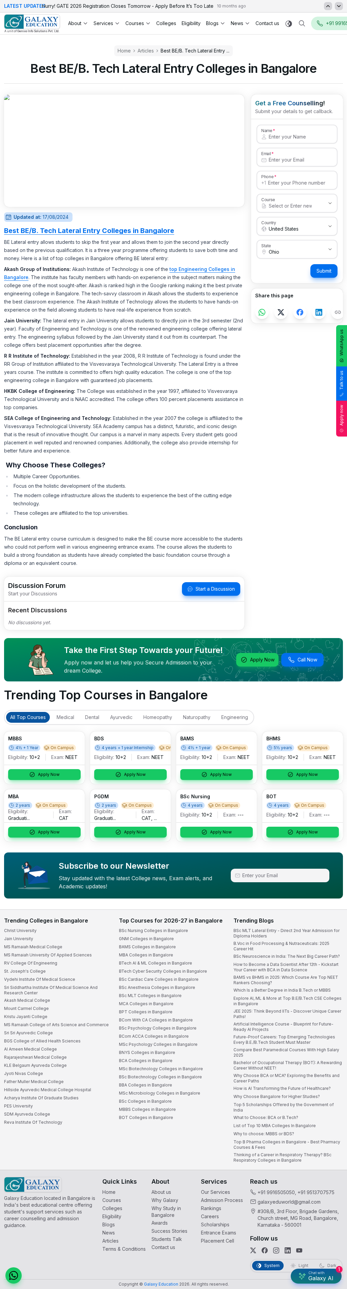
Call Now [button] (307, 659)
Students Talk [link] (166, 1239)
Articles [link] (110, 1241)
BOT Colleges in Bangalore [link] (146, 1117)
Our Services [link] (215, 1192)
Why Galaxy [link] (164, 1200)
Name (266, 130)
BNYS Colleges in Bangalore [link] (147, 1052)
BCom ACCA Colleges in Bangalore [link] (154, 1036)
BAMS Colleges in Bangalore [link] (147, 946)
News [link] (108, 1232)
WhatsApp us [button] (341, 342)
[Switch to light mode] (289, 23)
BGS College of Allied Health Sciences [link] (42, 1040)
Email (266, 153)
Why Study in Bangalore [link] (166, 1211)
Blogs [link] (108, 1224)
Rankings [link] (211, 1208)
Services (103, 23)
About (74, 23)
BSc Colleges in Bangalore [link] (145, 1101)
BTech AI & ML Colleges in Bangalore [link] (155, 963)
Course (268, 199)
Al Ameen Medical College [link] (30, 1049)
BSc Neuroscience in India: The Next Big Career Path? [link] (286, 956)
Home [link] (109, 1192)
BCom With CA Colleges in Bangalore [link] (156, 1019)
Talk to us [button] (341, 380)
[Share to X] (281, 312)
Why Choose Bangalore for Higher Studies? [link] (276, 1096)
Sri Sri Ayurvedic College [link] (28, 1032)
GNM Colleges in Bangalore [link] (146, 938)
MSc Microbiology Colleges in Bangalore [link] (159, 1093)
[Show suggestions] (330, 203)
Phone (267, 176)
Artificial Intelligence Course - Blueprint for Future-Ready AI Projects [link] (283, 1026)
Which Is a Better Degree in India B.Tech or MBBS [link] (282, 990)
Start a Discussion (215, 589)
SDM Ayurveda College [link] (27, 1114)
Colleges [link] (166, 23)
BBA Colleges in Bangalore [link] (145, 1084)
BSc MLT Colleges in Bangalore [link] (150, 995)
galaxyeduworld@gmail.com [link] (289, 1202)
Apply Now (262, 659)
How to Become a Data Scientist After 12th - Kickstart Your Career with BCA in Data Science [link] (286, 967)
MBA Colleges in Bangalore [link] (146, 954)
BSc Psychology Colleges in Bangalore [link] (158, 1028)
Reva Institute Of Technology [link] (33, 1122)
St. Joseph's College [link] (25, 971)
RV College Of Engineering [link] (30, 963)
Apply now (341, 415)
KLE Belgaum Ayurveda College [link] (35, 1065)
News (237, 23)
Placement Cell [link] (217, 1241)
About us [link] (161, 1192)
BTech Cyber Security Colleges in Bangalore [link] (163, 971)
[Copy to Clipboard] (338, 312)
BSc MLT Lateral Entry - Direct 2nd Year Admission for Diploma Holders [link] (286, 933)
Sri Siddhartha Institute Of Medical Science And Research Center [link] (51, 990)
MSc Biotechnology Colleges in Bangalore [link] (161, 1068)
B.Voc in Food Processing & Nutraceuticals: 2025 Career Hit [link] (281, 946)
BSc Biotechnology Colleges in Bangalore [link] (160, 1076)
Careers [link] (210, 1216)
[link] (32, 23)
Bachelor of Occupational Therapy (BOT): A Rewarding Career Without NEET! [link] (287, 1065)
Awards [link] (159, 1223)
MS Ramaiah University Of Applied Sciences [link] (48, 954)
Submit (324, 271)
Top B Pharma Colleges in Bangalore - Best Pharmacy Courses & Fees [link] (286, 1144)
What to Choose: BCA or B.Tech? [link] (265, 1117)
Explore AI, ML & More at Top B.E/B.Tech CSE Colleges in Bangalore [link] (287, 1001)
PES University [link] (18, 1105)
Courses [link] (111, 1200)
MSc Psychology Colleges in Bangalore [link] (158, 1044)
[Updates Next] (339, 6)
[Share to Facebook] (300, 312)
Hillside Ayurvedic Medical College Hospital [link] (47, 1089)
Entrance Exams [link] (218, 1232)
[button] (13, 1275)
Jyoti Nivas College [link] (23, 1073)
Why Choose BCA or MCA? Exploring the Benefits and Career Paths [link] (286, 1078)
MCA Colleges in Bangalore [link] (146, 1003)
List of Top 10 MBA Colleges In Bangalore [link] (274, 1125)
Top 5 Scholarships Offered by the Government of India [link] (283, 1107)
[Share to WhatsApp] (262, 312)
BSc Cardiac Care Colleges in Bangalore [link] (159, 979)
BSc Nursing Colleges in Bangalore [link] (153, 930)
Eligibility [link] (191, 23)
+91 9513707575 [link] (316, 1192)
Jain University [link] (18, 938)
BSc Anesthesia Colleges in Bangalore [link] (157, 987)
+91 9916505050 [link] (276, 1192)
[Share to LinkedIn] (319, 312)
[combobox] (290, 206)
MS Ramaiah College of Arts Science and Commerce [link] (56, 1024)
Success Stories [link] (169, 1231)
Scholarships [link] (215, 1224)
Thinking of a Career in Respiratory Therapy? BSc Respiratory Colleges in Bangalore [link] (282, 1157)
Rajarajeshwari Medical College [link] (35, 1057)
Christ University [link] (20, 930)
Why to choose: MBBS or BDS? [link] (263, 1133)
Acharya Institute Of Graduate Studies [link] (41, 1097)
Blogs (212, 23)
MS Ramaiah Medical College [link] (33, 946)
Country (268, 222)
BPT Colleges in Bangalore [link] (145, 1011)
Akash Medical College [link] (27, 1000)
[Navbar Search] (302, 23)
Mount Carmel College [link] (26, 1008)
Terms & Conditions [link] (124, 1249)
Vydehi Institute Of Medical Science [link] (39, 979)
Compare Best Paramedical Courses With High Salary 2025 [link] (286, 1052)
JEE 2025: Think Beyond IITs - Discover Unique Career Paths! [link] (287, 1014)
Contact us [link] (267, 23)
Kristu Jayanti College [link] (25, 1016)
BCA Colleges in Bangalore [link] (145, 1060)
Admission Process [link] (222, 1200)
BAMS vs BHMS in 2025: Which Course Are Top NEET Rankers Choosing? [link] (285, 980)
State (266, 245)
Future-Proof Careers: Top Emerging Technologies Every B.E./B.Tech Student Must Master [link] (284, 1039)
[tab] (28, 717)
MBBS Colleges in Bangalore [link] (147, 1109)
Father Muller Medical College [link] (34, 1081)
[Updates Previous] (328, 6)
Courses (134, 23)
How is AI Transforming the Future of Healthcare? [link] (282, 1088)
